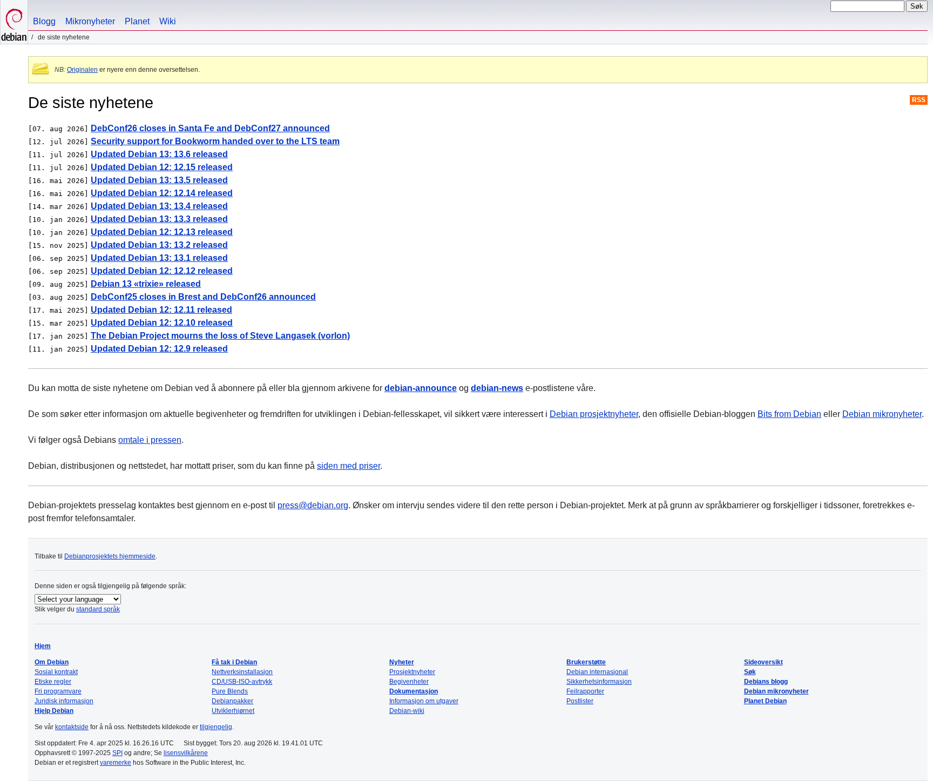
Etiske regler (53, 681)
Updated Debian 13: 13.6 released (159, 154)
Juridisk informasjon (64, 701)
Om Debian (52, 662)
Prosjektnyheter (412, 672)
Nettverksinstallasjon (242, 672)
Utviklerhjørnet (233, 711)
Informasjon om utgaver (423, 701)
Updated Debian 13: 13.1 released (159, 257)
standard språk (98, 609)
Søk (750, 672)
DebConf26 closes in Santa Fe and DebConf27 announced (210, 128)
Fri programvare (58, 691)
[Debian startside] (14, 22)
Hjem (43, 646)
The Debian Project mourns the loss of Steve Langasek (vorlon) (220, 335)
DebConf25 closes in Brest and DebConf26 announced (203, 296)
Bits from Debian (789, 414)
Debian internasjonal (597, 672)
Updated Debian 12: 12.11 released (161, 309)
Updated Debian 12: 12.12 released (162, 270)
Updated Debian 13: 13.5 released (159, 180)
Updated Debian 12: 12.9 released (159, 348)
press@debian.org (313, 505)
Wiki (167, 21)
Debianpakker (232, 701)
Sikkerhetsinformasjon (599, 681)
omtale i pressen (149, 440)
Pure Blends (230, 691)
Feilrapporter (585, 691)
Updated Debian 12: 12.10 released (162, 322)
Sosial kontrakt (56, 672)
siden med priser (348, 465)
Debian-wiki (406, 711)
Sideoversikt (763, 662)
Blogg (44, 21)
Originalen (82, 69)
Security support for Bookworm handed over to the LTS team (215, 141)
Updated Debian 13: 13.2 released (159, 245)
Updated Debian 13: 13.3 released (159, 219)
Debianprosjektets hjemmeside (110, 556)
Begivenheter (409, 681)
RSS (918, 100)
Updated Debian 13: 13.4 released (159, 206)
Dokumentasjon (413, 691)
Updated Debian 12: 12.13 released (162, 232)
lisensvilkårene (186, 753)
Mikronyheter (90, 21)
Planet (137, 21)
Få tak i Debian (234, 662)
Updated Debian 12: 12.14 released (162, 193)
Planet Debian (765, 701)
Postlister (579, 701)
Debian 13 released (146, 283)
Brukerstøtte (586, 662)
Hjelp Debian (54, 711)
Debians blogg (766, 681)
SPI (117, 753)
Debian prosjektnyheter (594, 414)
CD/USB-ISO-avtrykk (242, 681)
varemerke (115, 762)
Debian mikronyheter (882, 414)
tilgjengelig (216, 727)
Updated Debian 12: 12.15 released (162, 167)
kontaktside (72, 727)
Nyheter (401, 662)
